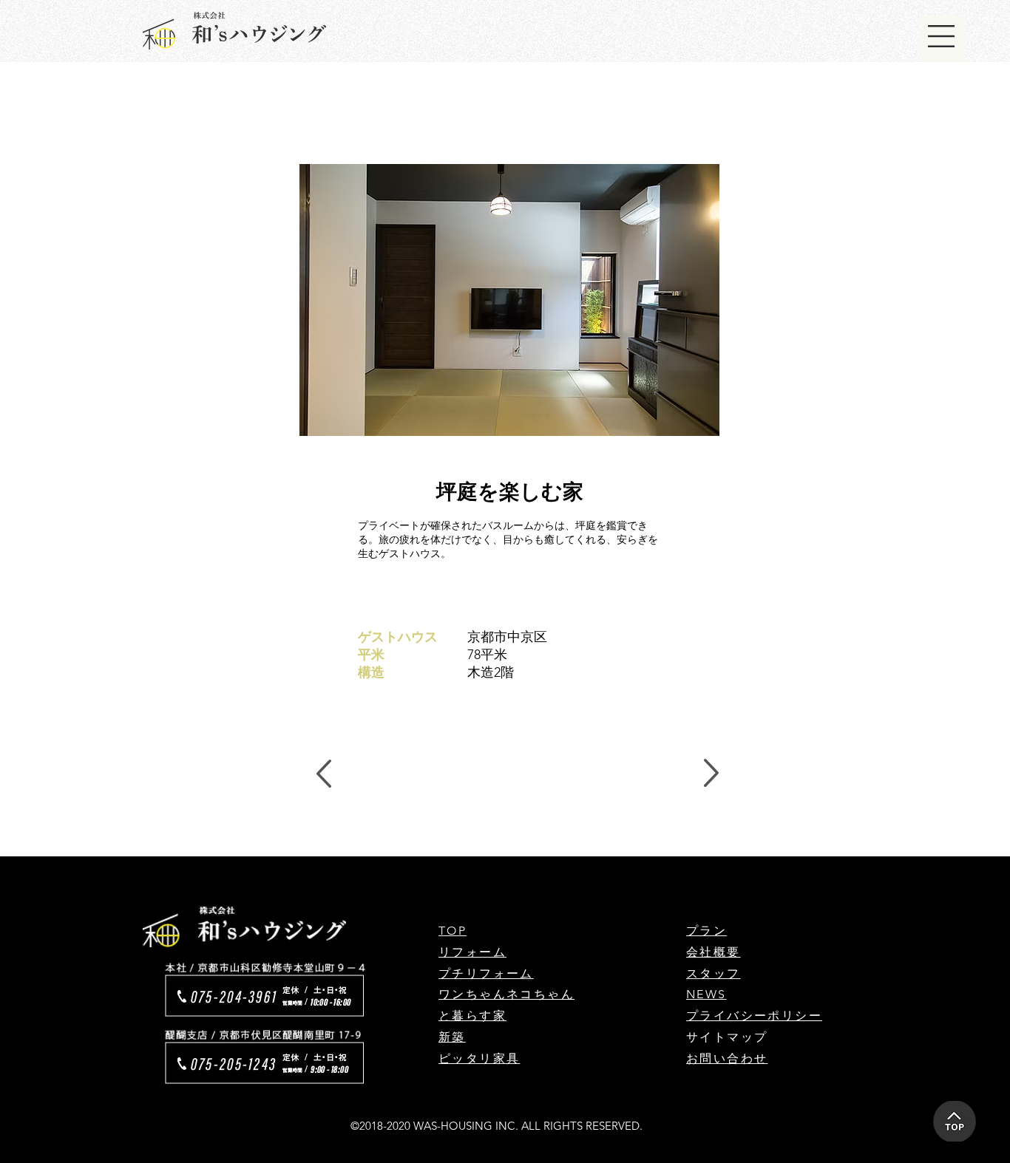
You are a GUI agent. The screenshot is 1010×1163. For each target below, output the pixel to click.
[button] (941, 36)
